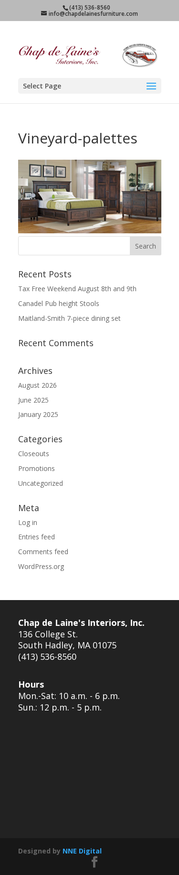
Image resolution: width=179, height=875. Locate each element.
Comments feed (43, 551)
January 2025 (38, 414)
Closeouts (33, 453)
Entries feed (36, 536)
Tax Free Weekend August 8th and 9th (77, 288)
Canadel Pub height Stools (58, 303)
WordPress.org (41, 566)
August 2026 (37, 385)
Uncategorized (40, 483)
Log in (27, 522)
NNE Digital (82, 850)
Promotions (36, 468)
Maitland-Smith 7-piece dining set (69, 318)
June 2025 (33, 400)
